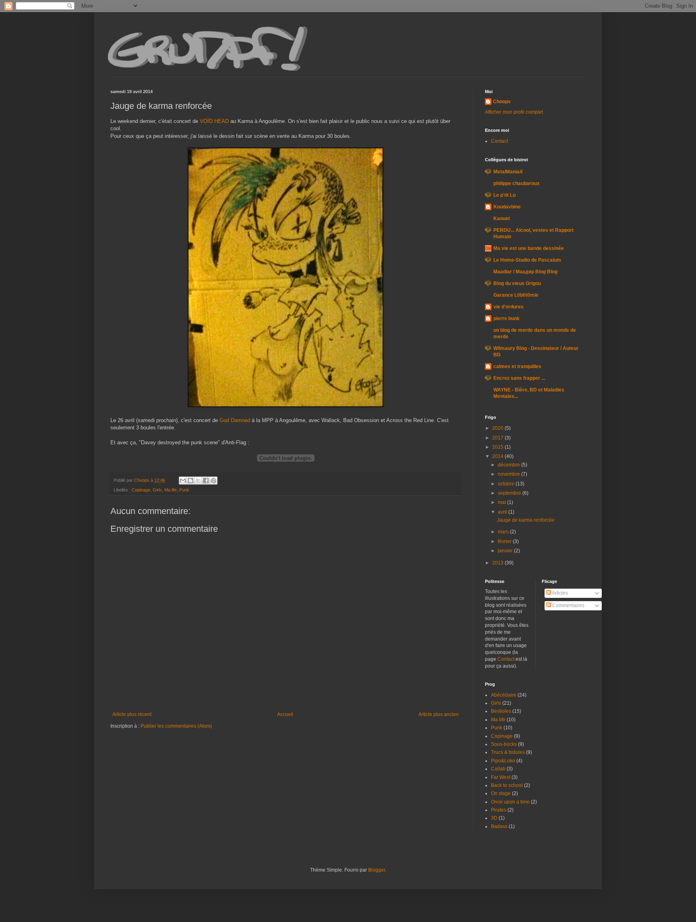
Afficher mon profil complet (514, 112)
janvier (506, 551)
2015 (498, 447)
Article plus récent (131, 714)
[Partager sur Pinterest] (213, 481)
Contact (499, 141)
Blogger (376, 870)
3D (494, 818)
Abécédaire (503, 695)
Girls (157, 489)
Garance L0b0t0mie (516, 295)
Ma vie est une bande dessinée (528, 248)
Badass (499, 826)
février (505, 541)
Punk (184, 489)
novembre (509, 474)
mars (504, 532)
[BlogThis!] (190, 481)
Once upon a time (510, 802)
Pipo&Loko (503, 761)
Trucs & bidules (508, 752)
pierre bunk (506, 318)
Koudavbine (507, 207)
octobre (507, 484)
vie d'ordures (508, 307)
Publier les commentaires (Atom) (176, 726)
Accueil (285, 714)
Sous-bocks (504, 744)
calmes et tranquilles (517, 366)
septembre (510, 493)
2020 (498, 428)
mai (502, 502)
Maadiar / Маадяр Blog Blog (525, 272)
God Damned (235, 420)
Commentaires (567, 605)
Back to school (507, 785)
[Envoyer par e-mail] (183, 481)
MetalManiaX (508, 172)
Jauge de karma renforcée (526, 520)
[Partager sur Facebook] (206, 481)
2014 (498, 456)
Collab (498, 769)
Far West (500, 777)
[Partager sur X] (198, 481)
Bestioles (501, 711)
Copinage (141, 489)
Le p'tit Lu (504, 195)
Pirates (498, 810)
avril (503, 512)
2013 (498, 563)
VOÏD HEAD (214, 121)
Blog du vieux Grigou (517, 283)
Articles (559, 593)
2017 (498, 438)
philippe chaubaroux (516, 183)
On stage (501, 793)
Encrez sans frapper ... (519, 378)
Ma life (170, 489)
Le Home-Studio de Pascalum (527, 260)
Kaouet (501, 218)
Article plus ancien (438, 714)
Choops (502, 101)
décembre (509, 465)
